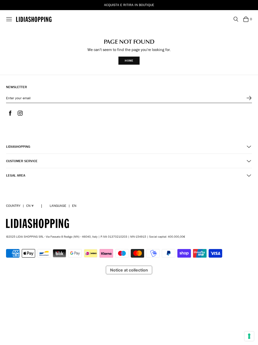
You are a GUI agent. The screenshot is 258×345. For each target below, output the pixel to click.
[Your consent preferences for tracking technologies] (249, 336)
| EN (63, 205)
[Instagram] (20, 113)
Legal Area (15, 175)
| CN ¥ (20, 205)
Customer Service (22, 161)
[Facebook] (10, 113)
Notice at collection (129, 270)
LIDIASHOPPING (18, 147)
